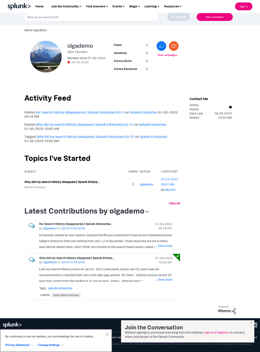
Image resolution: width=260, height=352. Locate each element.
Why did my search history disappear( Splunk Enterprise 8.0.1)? (85, 124)
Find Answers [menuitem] (95, 6)
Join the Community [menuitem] (65, 6)
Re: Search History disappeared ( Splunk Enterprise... (76, 224)
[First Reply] (161, 46)
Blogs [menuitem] (133, 6)
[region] (56, 340)
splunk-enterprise (60, 288)
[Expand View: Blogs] (138, 6)
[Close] (107, 334)
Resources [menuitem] (171, 6)
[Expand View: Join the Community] (80, 6)
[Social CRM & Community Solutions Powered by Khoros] (227, 309)
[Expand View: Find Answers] (106, 6)
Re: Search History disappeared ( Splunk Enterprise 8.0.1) (80, 112)
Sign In (244, 6)
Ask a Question (215, 16)
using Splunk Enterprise (66, 295)
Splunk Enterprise (143, 112)
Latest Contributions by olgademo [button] (84, 210)
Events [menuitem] (117, 6)
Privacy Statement (17, 344)
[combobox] (107, 17)
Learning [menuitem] (150, 6)
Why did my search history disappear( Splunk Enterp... (62, 182)
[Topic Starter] (174, 46)
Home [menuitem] (39, 6)
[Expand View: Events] (123, 6)
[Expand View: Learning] (158, 6)
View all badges (167, 54)
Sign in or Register (216, 332)
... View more (164, 246)
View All (174, 203)
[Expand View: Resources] (180, 6)
